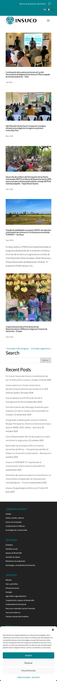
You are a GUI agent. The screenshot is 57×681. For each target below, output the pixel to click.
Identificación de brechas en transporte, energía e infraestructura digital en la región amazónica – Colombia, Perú (26, 128)
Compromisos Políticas (15, 526)
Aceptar (28, 655)
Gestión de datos (13, 557)
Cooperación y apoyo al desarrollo (20, 600)
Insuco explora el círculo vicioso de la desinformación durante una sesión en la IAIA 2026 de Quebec (27, 389)
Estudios (9, 545)
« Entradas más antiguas (17, 348)
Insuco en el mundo (14, 522)
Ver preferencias (28, 670)
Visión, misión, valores (15, 518)
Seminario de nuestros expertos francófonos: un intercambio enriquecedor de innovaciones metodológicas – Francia (28, 479)
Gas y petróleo (12, 584)
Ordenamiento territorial (16, 604)
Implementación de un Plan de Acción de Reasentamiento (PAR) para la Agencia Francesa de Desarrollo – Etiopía (26, 329)
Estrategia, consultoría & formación (20, 565)
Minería (9, 580)
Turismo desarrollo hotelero (17, 616)
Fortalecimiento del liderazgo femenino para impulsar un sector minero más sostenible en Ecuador (27, 411)
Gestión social (11, 549)
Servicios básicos (13, 612)
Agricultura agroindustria (16, 596)
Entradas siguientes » (41, 348)
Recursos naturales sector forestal (20, 608)
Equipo (8, 514)
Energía (9, 592)
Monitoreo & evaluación (15, 561)
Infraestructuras (12, 588)
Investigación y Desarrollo (16, 530)
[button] (52, 629)
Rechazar (28, 663)
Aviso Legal (36, 677)
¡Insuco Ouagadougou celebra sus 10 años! (25, 488)
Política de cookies (23, 677)
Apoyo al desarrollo (14, 553)
